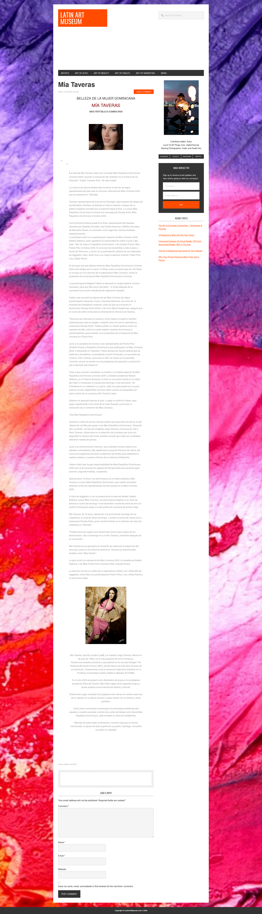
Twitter (198, 156)
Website (62, 869)
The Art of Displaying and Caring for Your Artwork (180, 250)
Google (175, 156)
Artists (73, 764)
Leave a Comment (143, 92)
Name (61, 842)
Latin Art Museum (72, 18)
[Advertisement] (131, 49)
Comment (63, 806)
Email (61, 855)
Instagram (187, 156)
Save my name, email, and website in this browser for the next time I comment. (95, 886)
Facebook (164, 156)
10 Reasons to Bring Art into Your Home (176, 235)
